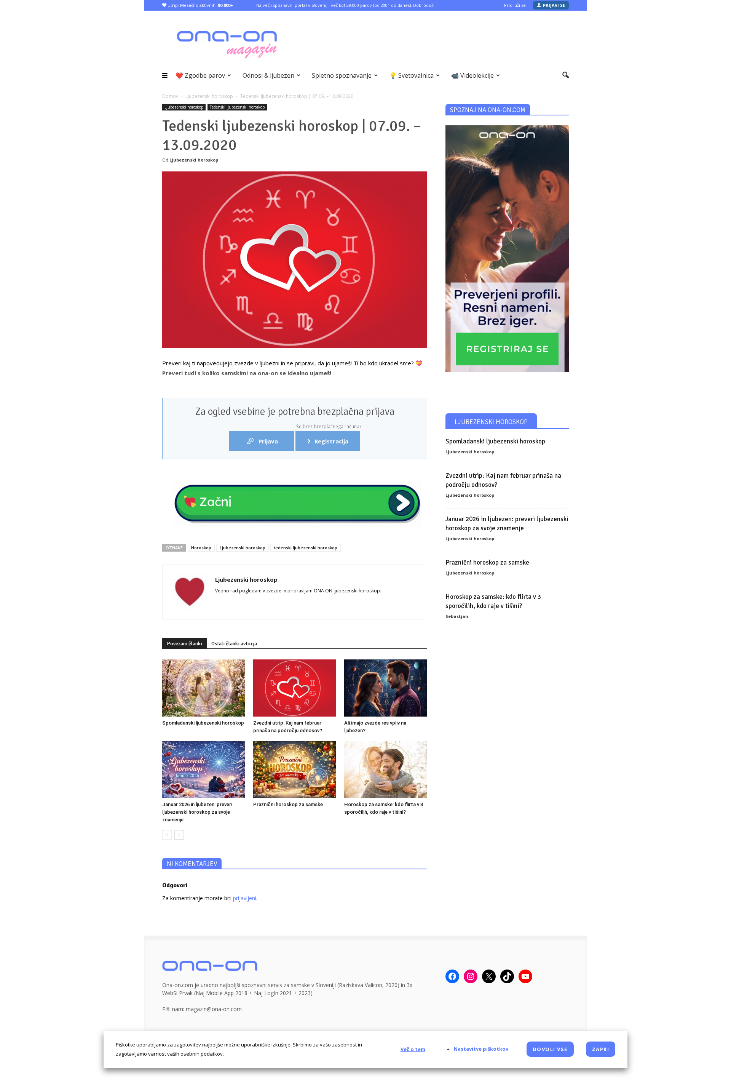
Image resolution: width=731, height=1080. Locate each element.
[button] (565, 75)
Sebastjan (456, 616)
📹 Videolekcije (472, 75)
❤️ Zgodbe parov (200, 75)
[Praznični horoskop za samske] (294, 769)
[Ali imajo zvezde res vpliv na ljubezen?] (385, 688)
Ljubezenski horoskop (183, 107)
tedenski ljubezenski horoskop (305, 547)
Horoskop (201, 547)
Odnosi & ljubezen (268, 75)
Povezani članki (184, 643)
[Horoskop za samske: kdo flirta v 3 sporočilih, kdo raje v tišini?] (385, 769)
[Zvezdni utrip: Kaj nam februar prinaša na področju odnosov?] (294, 688)
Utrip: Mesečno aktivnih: (199, 5)
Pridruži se (515, 5)
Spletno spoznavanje (342, 75)
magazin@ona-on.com (214, 1009)
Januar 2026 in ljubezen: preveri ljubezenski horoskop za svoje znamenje (197, 812)
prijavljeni (244, 898)
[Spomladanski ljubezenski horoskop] (203, 688)
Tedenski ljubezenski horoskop (237, 107)
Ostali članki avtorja (234, 643)
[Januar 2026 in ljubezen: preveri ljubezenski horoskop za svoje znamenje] (203, 769)
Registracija (328, 438)
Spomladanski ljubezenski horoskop (203, 723)
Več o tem (413, 1049)
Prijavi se (554, 5)
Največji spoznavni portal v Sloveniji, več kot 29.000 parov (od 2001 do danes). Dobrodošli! (346, 5)
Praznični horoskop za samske (288, 804)
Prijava (267, 441)
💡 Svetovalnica (411, 75)
